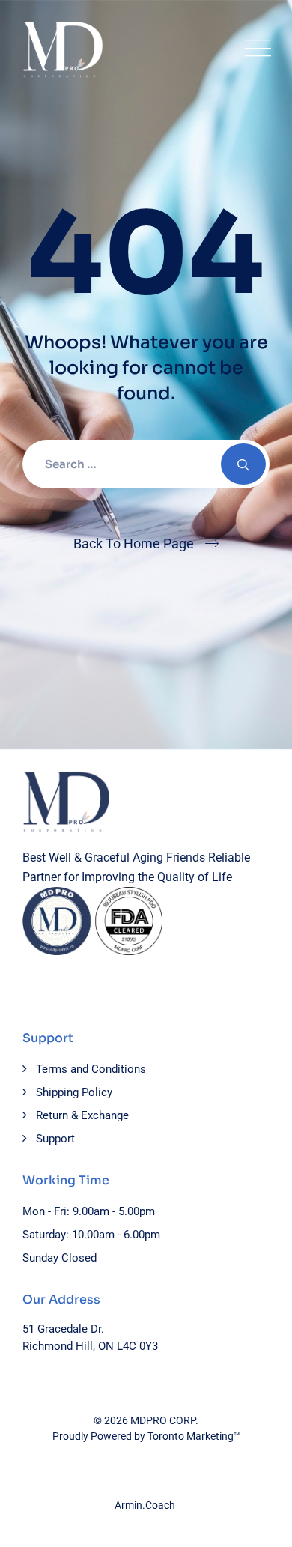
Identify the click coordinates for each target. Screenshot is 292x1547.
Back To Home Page (133, 543)
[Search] (243, 464)
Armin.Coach (145, 1505)
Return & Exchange (82, 1115)
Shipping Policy (74, 1092)
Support (55, 1138)
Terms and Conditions (91, 1069)
